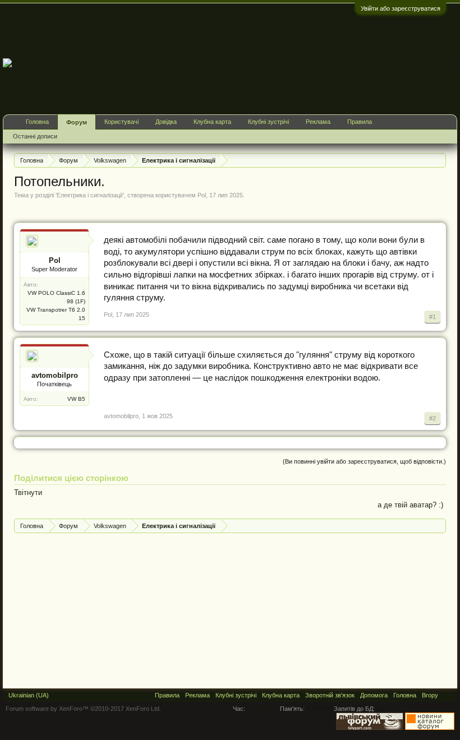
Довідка (166, 121)
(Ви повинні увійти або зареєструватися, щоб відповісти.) (364, 461)
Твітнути (28, 492)
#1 (432, 316)
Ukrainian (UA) (28, 695)
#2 (432, 418)
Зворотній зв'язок (330, 695)
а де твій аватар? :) (410, 505)
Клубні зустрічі (268, 121)
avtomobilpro (54, 375)
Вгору (430, 695)
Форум (76, 122)
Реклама (318, 121)
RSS (448, 695)
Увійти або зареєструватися (400, 8)
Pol (201, 195)
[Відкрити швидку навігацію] (439, 160)
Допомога (374, 695)
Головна (37, 121)
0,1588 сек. (262, 708)
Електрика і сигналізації (90, 195)
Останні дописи (35, 136)
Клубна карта (212, 121)
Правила (359, 121)
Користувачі (121, 121)
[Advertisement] (253, 30)
